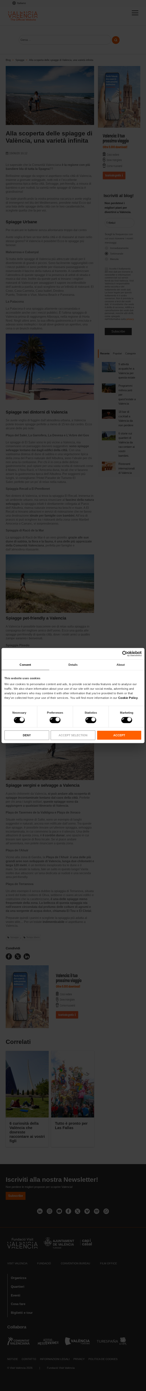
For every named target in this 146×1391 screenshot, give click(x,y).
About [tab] (121, 664)
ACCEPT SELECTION (73, 735)
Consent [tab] (25, 664)
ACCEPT (119, 735)
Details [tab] (73, 664)
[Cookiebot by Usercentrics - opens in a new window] (125, 653)
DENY (27, 735)
